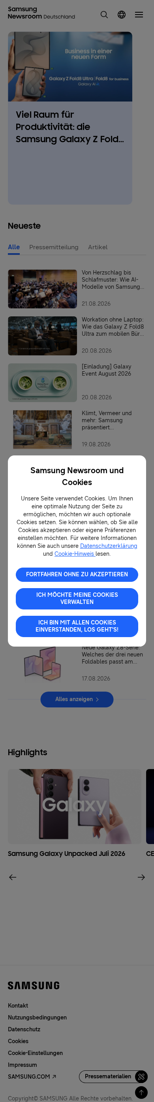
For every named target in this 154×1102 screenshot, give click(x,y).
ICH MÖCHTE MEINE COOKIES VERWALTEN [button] (77, 599)
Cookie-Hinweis (75, 554)
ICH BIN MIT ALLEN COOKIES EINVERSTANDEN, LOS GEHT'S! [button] (77, 626)
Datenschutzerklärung (108, 546)
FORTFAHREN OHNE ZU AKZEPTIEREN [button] (77, 574)
